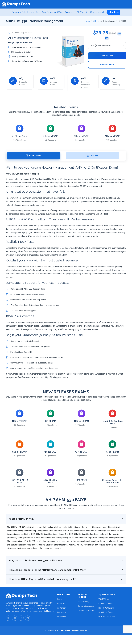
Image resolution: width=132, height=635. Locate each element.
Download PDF (107, 64)
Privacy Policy (83, 601)
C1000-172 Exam (105, 603)
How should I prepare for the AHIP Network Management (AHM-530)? (47, 570)
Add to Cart (107, 55)
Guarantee (61, 617)
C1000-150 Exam (105, 612)
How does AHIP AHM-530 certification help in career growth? (42, 579)
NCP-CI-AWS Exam (106, 608)
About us (61, 603)
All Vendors (62, 608)
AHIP (95, 21)
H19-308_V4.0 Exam (106, 617)
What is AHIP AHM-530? (21, 518)
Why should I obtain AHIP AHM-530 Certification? (35, 560)
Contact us (61, 612)
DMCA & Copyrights (86, 610)
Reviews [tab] (94, 155)
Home (87, 21)
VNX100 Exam (104, 599)
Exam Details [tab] (35, 155)
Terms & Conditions (86, 606)
